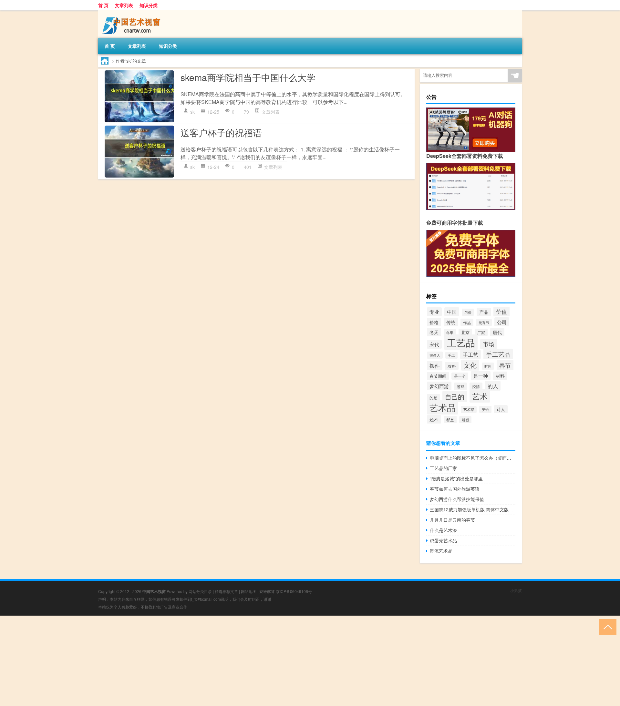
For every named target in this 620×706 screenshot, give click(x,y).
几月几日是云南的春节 (452, 520)
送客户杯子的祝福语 (221, 132)
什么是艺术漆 (443, 530)
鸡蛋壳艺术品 (443, 540)
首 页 (103, 5)
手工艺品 (498, 354)
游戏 (460, 386)
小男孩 (516, 590)
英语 (485, 409)
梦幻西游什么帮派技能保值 (457, 499)
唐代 (497, 332)
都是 (450, 419)
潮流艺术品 (441, 550)
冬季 (449, 332)
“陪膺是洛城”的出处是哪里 (456, 478)
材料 (500, 376)
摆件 (434, 365)
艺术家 (468, 409)
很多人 (434, 355)
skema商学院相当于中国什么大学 (248, 77)
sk (192, 111)
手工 (451, 355)
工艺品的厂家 (443, 468)
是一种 (480, 375)
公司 (502, 321)
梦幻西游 (439, 386)
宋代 (434, 344)
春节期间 (437, 376)
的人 (493, 386)
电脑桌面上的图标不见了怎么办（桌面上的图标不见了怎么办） (472, 458)
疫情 (476, 386)
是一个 (460, 376)
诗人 (501, 409)
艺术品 (442, 407)
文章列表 (124, 5)
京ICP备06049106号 (294, 591)
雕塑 (465, 419)
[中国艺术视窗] (132, 12)
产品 (483, 312)
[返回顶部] (606, 626)
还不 (434, 419)
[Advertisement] (194, 661)
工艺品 (461, 342)
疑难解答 (267, 591)
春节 (505, 365)
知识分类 (149, 5)
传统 (450, 322)
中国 (452, 311)
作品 (467, 322)
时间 (487, 366)
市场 (488, 344)
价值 (501, 311)
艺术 (480, 396)
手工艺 (470, 354)
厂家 (481, 332)
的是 (433, 397)
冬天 (434, 332)
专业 (434, 311)
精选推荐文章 (226, 591)
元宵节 (484, 322)
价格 (434, 322)
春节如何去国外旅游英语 (455, 489)
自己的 (454, 396)
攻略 (452, 366)
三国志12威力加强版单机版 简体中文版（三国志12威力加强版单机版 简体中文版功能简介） (472, 509)
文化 (470, 365)
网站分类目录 (200, 591)
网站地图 (248, 591)
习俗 (467, 312)
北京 (465, 332)
